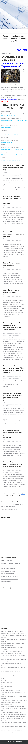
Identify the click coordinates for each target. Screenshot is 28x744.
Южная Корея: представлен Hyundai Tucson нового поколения (13, 640)
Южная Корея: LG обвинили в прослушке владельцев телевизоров (11, 672)
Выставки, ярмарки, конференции (10, 509)
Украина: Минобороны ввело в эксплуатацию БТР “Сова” (13, 693)
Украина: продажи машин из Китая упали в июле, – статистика (13, 636)
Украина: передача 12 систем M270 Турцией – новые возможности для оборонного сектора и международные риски (14, 702)
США (4, 402)
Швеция (5, 172)
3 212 (18, 493)
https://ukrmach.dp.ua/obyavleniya (9, 99)
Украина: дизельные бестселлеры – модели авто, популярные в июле (13, 656)
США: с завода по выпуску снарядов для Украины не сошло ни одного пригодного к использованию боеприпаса (13, 677)
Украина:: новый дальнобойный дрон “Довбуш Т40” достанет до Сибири (13, 664)
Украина (5, 332)
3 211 (13, 493)
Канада (4, 468)
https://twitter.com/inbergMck (12, 135)
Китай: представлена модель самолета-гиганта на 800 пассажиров (13, 660)
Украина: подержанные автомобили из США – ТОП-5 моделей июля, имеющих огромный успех (13, 652)
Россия (4, 267)
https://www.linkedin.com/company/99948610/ (12, 149)
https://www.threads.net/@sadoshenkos (10, 160)
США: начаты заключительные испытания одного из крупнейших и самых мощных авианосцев (13, 689)
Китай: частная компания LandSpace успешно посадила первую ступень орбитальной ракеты (12, 632)
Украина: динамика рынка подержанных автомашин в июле (13, 727)
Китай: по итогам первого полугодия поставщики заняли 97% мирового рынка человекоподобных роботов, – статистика (13, 718)
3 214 (6, 495)
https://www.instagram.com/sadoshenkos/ (11, 154)
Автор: (12, 174)
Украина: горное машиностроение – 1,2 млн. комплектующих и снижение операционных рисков (13, 713)
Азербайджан (6, 294)
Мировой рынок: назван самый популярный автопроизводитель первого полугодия (11, 731)
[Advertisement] (14, 14)
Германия (5, 238)
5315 (18, 495)
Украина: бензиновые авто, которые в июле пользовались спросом (11, 685)
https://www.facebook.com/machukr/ (10, 115)
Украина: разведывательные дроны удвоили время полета (13, 709)
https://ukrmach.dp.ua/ (6, 142)
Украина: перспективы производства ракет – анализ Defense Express (13, 723)
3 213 (22, 493)
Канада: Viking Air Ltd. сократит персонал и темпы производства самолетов (12, 464)
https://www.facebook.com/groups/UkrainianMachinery (14, 120)
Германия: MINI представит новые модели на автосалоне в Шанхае (13, 234)
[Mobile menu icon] (25, 31)
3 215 (11, 495)
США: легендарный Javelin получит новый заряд (12, 706)
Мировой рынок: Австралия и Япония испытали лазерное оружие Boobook (12, 644)
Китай (4, 205)
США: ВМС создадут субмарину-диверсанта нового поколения (13, 697)
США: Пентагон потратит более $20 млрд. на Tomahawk (12, 648)
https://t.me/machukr (6, 127)
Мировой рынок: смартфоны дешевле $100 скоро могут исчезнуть (13, 668)
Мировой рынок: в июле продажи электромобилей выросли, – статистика (13, 681)
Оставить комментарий (14, 175)
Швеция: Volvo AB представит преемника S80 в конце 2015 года (13, 168)
